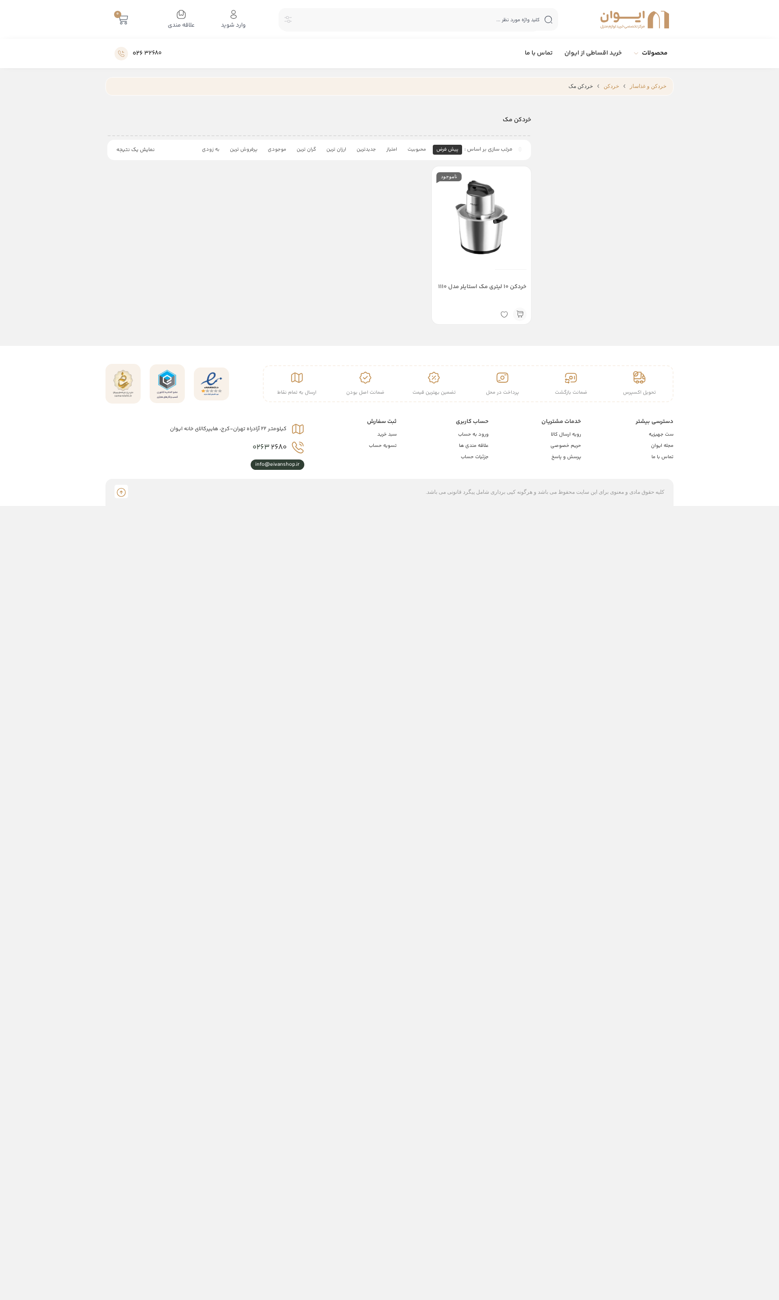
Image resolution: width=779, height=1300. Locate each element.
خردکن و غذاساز (648, 86)
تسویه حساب (383, 446)
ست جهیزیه (661, 434)
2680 (269, 447)
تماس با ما (662, 457)
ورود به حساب (473, 434)
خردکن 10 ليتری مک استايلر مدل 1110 (482, 286)
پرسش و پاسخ (566, 457)
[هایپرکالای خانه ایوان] (634, 19)
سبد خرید (387, 434)
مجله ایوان (662, 446)
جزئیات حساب (475, 457)
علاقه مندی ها (474, 446)
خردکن (611, 86)
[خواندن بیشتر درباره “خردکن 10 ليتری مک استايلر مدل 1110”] (520, 314)
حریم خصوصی (565, 446)
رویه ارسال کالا (566, 434)
